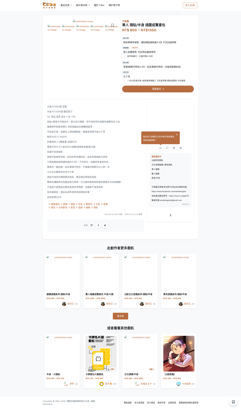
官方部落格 (139, 402)
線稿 (88, 207)
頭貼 (73, 204)
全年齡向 (63, 207)
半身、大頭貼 (53, 374)
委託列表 (63, 5)
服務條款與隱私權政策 (188, 402)
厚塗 (53, 207)
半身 (80, 204)
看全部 (120, 316)
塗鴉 (105, 204)
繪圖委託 (55, 204)
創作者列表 (79, 5)
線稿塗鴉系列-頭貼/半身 (58, 294)
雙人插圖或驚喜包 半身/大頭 (99, 294)
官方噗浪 (151, 402)
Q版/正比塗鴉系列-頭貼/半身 (138, 294)
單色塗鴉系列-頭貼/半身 (175, 294)
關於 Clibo (96, 5)
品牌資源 (172, 402)
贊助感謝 (128, 402)
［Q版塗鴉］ (169, 374)
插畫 (65, 204)
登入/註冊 (190, 5)
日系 (98, 204)
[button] (233, 402)
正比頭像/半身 (131, 374)
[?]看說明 (134, 48)
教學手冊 (162, 402)
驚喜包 (89, 204)
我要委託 (157, 89)
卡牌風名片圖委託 (94, 374)
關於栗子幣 (111, 5)
